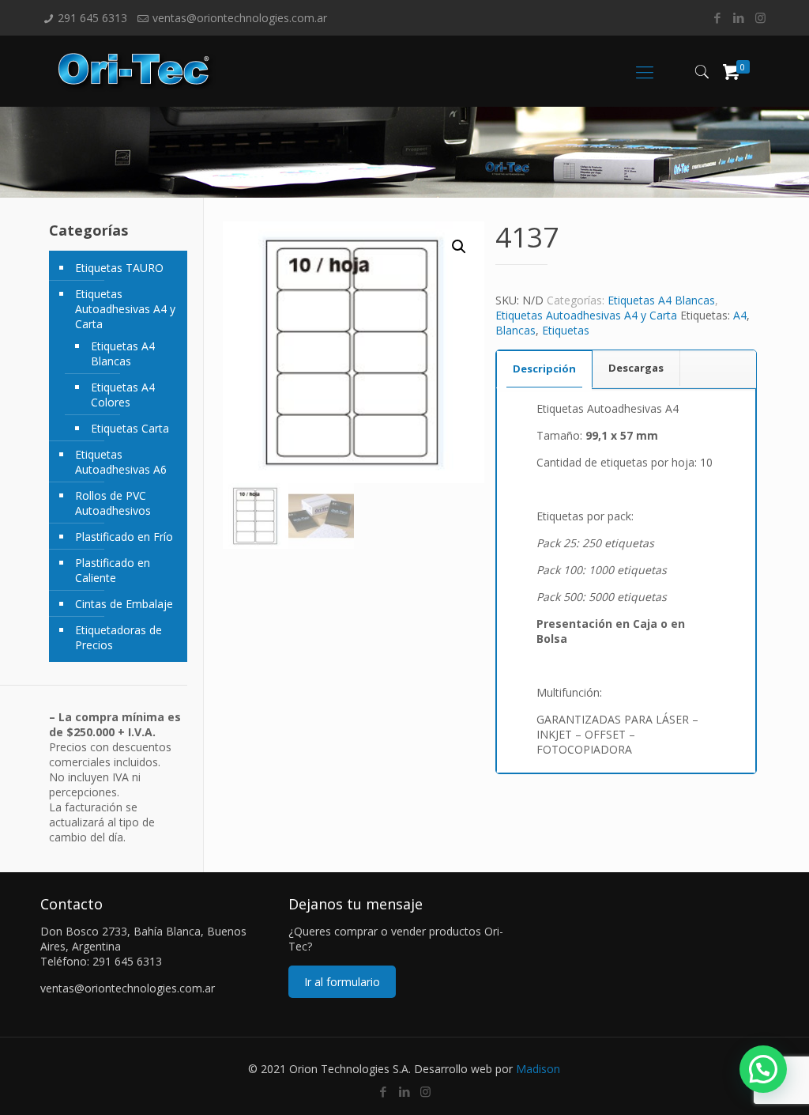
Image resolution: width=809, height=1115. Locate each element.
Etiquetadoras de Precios (118, 637)
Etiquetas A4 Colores (123, 395)
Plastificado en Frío (124, 536)
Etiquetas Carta (130, 428)
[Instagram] (760, 17)
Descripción (544, 368)
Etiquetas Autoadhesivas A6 (121, 462)
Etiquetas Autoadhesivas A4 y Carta (586, 315)
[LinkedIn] (739, 17)
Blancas (515, 330)
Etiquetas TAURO (119, 267)
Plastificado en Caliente (112, 570)
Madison (538, 1068)
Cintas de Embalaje (124, 603)
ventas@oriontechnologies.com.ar (239, 17)
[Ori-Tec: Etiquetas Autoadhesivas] (137, 71)
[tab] (544, 368)
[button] (459, 246)
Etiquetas (565, 330)
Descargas (636, 368)
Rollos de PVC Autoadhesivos (113, 503)
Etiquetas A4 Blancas (661, 300)
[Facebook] (717, 17)
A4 (740, 315)
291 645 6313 (92, 17)
